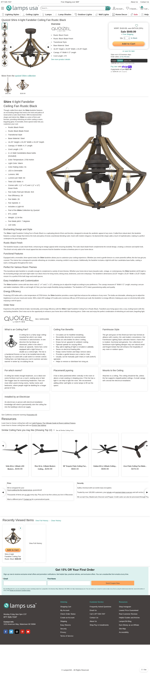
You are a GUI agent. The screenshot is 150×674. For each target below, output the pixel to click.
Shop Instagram (125, 607)
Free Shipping (128, 34)
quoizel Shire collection (25, 76)
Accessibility (124, 632)
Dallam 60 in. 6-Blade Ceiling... (105, 466)
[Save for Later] (136, 25)
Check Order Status (68, 614)
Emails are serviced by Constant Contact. (20, 590)
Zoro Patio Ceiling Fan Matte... (135, 466)
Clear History (56, 521)
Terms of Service (66, 636)
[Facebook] (6, 632)
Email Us (93, 610)
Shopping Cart (65, 607)
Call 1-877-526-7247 (97, 614)
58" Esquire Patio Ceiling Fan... (75, 466)
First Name (51, 579)
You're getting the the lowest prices (19, 490)
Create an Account (67, 618)
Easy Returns (65, 625)
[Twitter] (11, 632)
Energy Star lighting (39, 425)
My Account (64, 610)
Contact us (27, 499)
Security (63, 629)
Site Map (122, 629)
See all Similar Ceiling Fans (65, 430)
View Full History (41, 521)
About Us (134, 2)
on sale (27, 495)
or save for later (129, 51)
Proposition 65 (32, 415)
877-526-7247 (6, 2)
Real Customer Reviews (128, 614)
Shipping (63, 621)
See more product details (60, 59)
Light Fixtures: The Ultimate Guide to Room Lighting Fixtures (54, 423)
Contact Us (144, 2)
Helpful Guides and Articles (129, 618)
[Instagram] (17, 632)
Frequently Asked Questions (100, 607)
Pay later (114, 67)
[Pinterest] (22, 632)
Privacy (63, 632)
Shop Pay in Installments (99, 625)
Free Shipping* (70, 2)
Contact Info (9, 622)
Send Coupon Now (113, 583)
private (109, 492)
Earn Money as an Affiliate (129, 625)
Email (6, 579)
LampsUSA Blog (125, 621)
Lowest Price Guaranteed (128, 610)
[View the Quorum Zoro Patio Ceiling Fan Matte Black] (135, 449)
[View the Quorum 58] (75, 449)
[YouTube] (28, 632)
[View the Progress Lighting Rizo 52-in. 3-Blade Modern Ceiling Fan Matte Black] (45, 449)
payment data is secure (123, 492)
